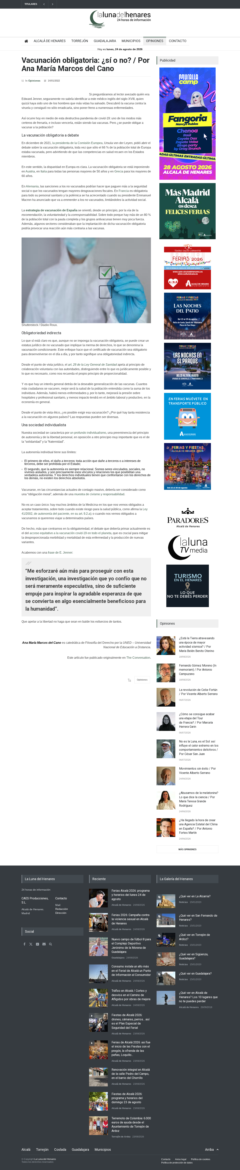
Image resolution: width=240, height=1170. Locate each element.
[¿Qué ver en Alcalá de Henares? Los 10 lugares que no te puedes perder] (166, 997)
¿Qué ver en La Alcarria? (195, 896)
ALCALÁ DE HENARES (50, 41)
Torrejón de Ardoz (121, 1136)
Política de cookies (200, 1159)
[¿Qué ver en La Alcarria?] (166, 901)
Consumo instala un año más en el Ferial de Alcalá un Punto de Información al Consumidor (131, 971)
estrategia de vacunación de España (51, 210)
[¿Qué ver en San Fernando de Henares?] (166, 920)
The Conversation (138, 657)
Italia (43, 171)
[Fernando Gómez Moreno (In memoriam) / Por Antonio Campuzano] (166, 673)
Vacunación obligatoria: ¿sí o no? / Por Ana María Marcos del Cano (86, 64)
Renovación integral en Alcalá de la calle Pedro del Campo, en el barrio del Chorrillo (131, 1074)
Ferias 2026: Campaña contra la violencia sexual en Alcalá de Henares (130, 919)
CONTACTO (177, 41)
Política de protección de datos (177, 1162)
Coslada (60, 1149)
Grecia (118, 171)
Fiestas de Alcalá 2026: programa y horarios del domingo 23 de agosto (127, 1098)
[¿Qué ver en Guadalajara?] (166, 978)
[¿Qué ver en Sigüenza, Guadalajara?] (166, 959)
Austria (30, 171)
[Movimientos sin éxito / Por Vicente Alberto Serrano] (166, 776)
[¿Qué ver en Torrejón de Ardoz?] (166, 940)
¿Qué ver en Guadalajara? (195, 973)
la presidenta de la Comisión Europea (77, 143)
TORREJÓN (79, 41)
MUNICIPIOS (131, 41)
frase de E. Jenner (60, 552)
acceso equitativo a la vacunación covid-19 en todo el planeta (70, 533)
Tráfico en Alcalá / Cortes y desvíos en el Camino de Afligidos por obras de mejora (131, 995)
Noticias (183, 902)
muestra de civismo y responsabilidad (99, 494)
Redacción (61, 908)
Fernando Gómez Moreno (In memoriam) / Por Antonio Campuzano (197, 670)
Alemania (32, 186)
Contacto (165, 1159)
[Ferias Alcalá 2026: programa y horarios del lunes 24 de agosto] (98, 898)
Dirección (60, 912)
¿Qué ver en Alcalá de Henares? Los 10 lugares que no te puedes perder (198, 997)
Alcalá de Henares (121, 905)
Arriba (209, 1149)
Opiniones (34, 80)
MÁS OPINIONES (187, 849)
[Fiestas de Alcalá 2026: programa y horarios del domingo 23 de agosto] (98, 1101)
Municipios (103, 1149)
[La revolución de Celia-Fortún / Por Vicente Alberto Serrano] (166, 697)
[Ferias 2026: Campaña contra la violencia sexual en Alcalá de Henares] (98, 922)
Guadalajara (118, 957)
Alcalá (26, 1149)
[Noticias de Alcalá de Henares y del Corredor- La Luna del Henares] (120, 22)
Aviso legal (180, 1159)
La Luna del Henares (45, 1159)
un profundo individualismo (88, 432)
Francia (124, 190)
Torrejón (42, 1149)
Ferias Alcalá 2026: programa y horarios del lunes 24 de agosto (131, 895)
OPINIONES (154, 41)
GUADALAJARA (105, 41)
